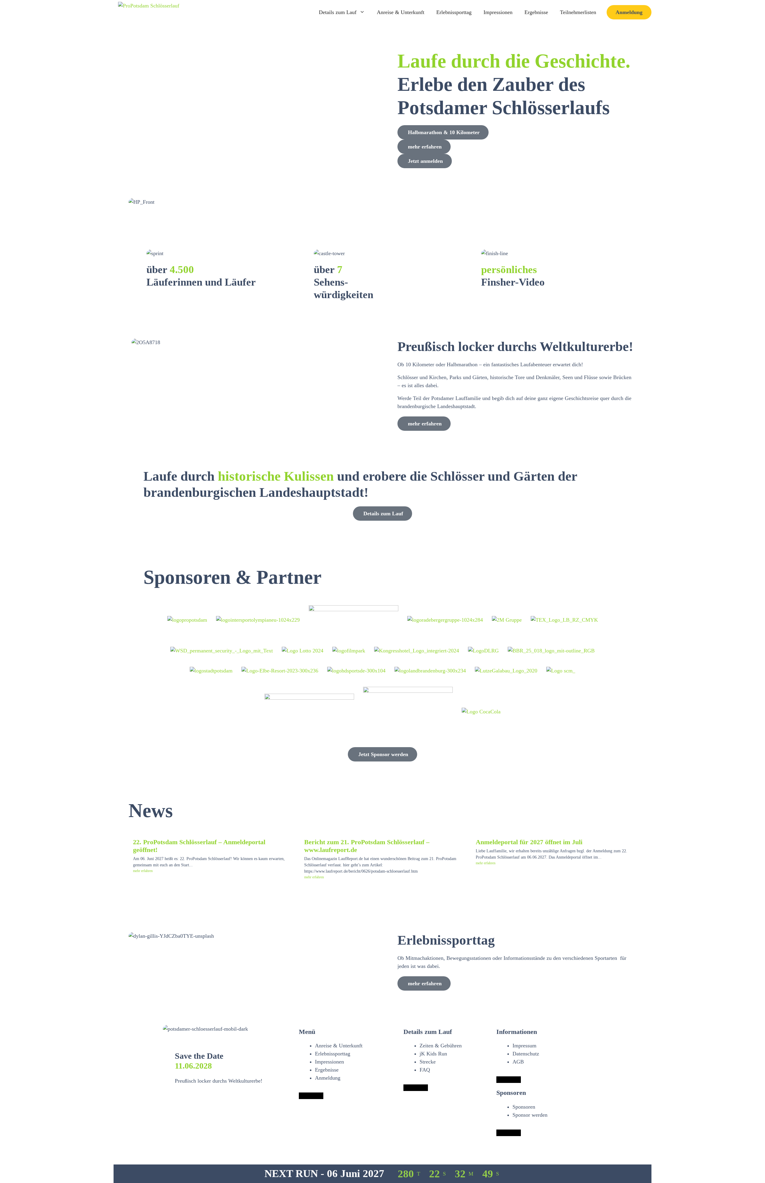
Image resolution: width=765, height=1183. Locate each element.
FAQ (425, 1070)
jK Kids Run (433, 1054)
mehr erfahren (143, 871)
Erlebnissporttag (454, 12)
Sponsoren (523, 1107)
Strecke (428, 1062)
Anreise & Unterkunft (400, 12)
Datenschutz (525, 1054)
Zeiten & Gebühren (441, 1046)
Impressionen (498, 12)
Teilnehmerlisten (578, 12)
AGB (518, 1062)
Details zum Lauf (338, 12)
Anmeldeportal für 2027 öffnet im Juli (529, 842)
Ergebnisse (536, 12)
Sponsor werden (529, 1115)
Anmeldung (629, 12)
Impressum (524, 1046)
